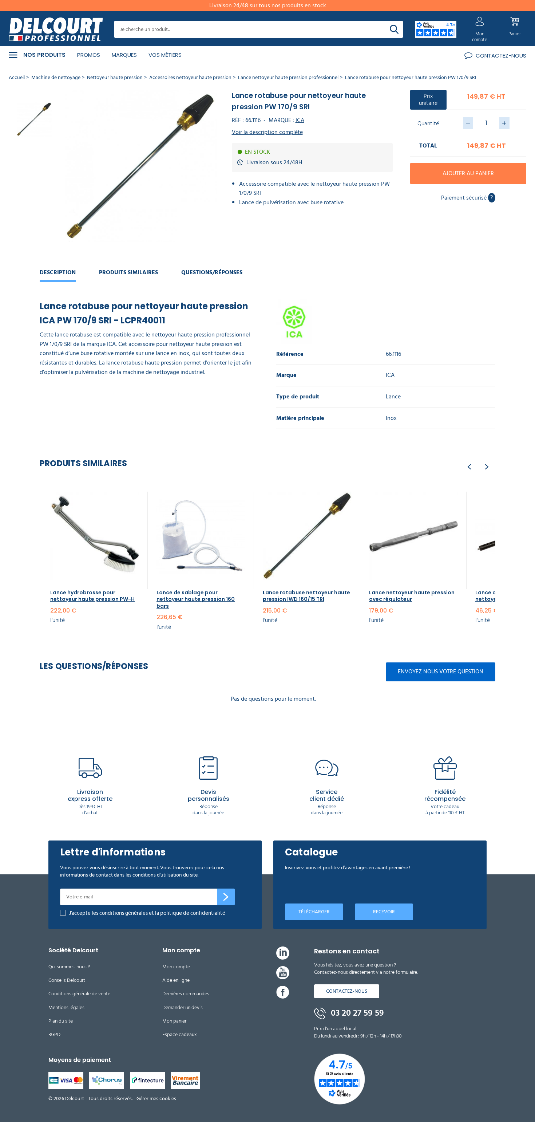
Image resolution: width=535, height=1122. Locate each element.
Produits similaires (128, 272)
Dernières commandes (185, 993)
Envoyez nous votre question (440, 671)
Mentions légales (66, 1007)
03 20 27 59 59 (356, 1013)
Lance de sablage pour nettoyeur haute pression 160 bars (195, 599)
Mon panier (174, 1021)
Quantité (428, 123)
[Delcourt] (56, 29)
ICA (300, 120)
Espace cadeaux (179, 1034)
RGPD (54, 1034)
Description (58, 272)
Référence (290, 354)
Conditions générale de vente (79, 993)
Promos (88, 55)
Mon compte (176, 966)
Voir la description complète (267, 132)
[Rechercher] (394, 29)
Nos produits (44, 55)
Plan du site (60, 1021)
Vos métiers (165, 55)
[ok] (226, 897)
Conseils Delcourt (66, 980)
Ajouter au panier (468, 173)
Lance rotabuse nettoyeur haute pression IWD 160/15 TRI (306, 596)
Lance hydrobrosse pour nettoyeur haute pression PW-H (92, 596)
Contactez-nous (346, 991)
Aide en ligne (176, 980)
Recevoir (384, 912)
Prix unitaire (428, 99)
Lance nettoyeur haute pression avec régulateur (412, 596)
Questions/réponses (211, 272)
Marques (124, 55)
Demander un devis (182, 1007)
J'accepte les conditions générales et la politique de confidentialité (147, 913)
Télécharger (314, 912)
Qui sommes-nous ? (69, 966)
